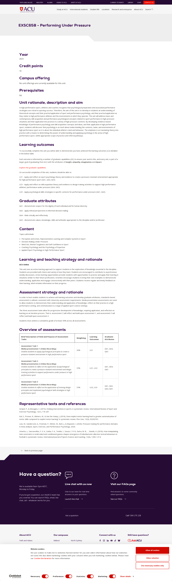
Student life (94, 9)
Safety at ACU (76, 3)
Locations (105, 9)
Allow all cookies (152, 550)
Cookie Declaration (42, 558)
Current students (117, 3)
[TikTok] (115, 540)
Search (148, 9)
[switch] (68, 576)
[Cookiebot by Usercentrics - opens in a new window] (15, 576)
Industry (39, 3)
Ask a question (71, 515)
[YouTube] (111, 540)
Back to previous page (34, 450)
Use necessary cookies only (152, 566)
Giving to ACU (62, 3)
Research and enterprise (122, 9)
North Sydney (76, 540)
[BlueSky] (119, 540)
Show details (125, 576)
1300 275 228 (135, 515)
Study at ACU (62, 9)
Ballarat (57, 540)
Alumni (49, 3)
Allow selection (152, 558)
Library (130, 3)
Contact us (149, 3)
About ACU (138, 9)
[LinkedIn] (108, 540)
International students (79, 9)
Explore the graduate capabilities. (32, 167)
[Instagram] (104, 540)
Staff (139, 3)
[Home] (27, 9)
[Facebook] (100, 540)
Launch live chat (72, 499)
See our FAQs (116, 499)
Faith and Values (26, 3)
